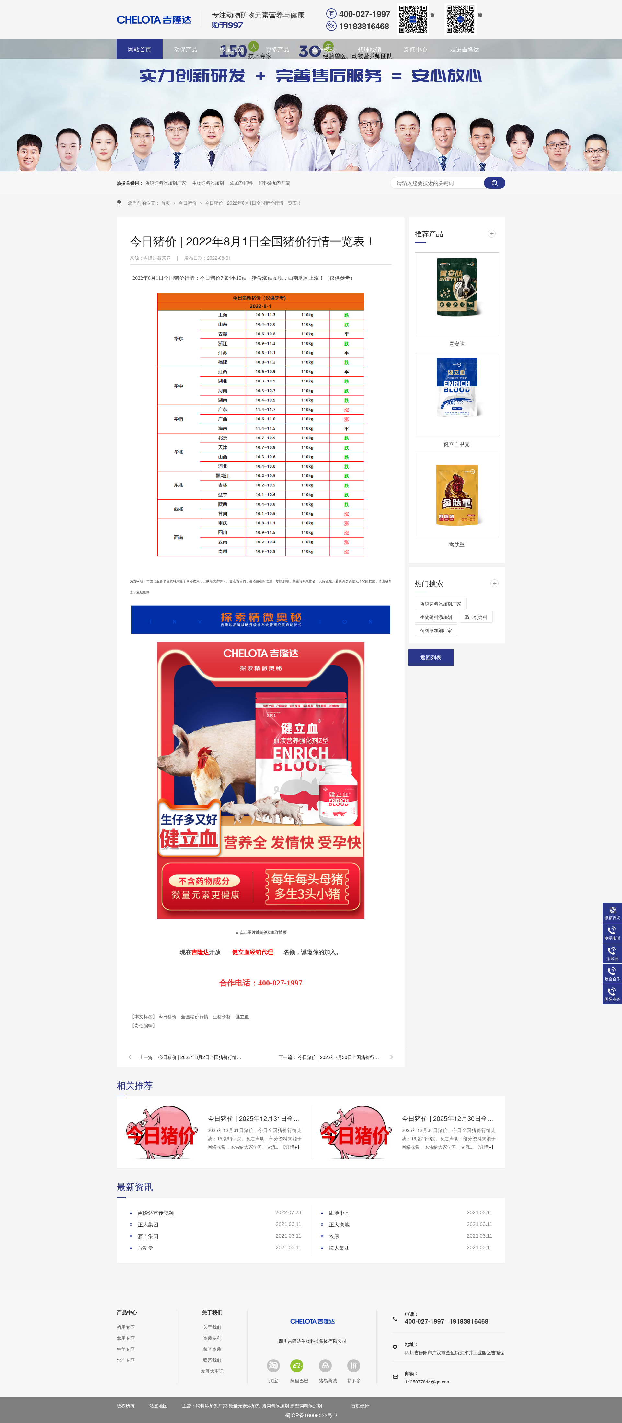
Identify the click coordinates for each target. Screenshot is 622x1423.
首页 (166, 202)
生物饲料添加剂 (208, 182)
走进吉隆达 (464, 49)
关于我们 (212, 1312)
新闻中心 (415, 49)
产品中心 (127, 1312)
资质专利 (212, 1338)
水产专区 (126, 1360)
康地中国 (339, 1212)
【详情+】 (291, 1147)
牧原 (334, 1236)
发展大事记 (212, 1371)
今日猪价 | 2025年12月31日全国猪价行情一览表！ (255, 1118)
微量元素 (231, 49)
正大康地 (339, 1224)
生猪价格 (222, 1016)
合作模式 (323, 49)
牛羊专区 (126, 1349)
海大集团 (339, 1247)
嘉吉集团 (148, 1236)
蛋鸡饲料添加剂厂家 (165, 182)
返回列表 (430, 657)
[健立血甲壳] (457, 395)
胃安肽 (457, 343)
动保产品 (185, 49)
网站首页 (139, 49)
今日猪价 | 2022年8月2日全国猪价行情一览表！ (200, 1057)
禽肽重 (457, 544)
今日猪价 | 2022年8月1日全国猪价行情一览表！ (253, 202)
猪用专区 (126, 1327)
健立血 (242, 1016)
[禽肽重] (457, 495)
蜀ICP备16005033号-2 (311, 1415)
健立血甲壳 (457, 444)
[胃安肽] (457, 294)
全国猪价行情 (195, 1016)
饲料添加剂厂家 (275, 182)
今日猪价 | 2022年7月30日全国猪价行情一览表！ (340, 1057)
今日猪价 (188, 202)
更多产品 (277, 49)
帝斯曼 (145, 1247)
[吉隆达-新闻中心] (311, 169)
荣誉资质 (212, 1349)
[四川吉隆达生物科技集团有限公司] (154, 19)
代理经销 (369, 49)
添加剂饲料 (241, 182)
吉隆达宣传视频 (156, 1212)
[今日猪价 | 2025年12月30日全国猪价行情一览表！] (356, 1132)
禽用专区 (126, 1338)
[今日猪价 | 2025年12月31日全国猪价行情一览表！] (162, 1132)
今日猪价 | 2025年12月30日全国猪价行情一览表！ (449, 1118)
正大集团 (148, 1224)
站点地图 (158, 1405)
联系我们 (212, 1360)
